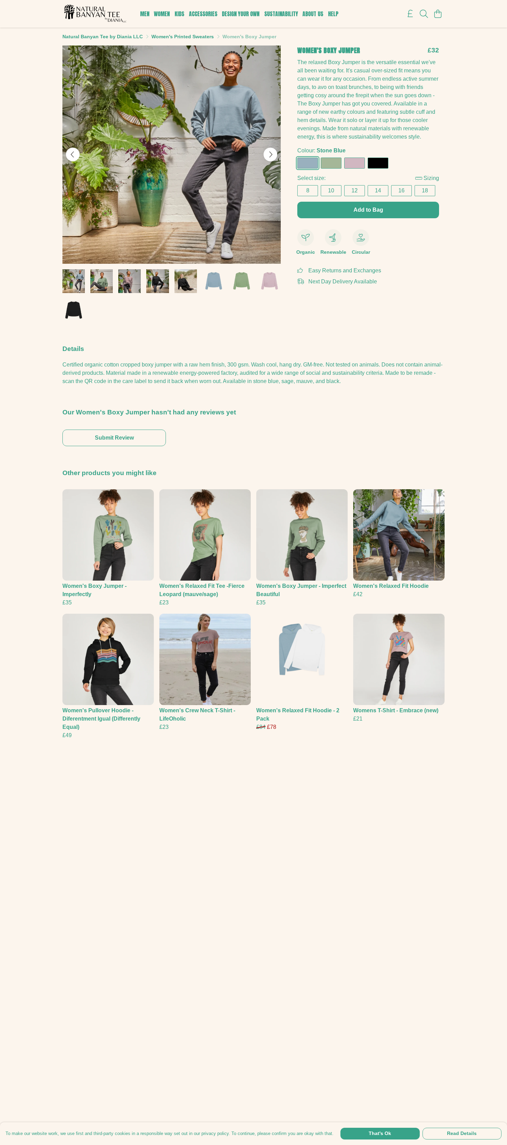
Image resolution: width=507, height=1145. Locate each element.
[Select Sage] (331, 163)
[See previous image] (73, 154)
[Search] (424, 14)
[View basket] (438, 14)
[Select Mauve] (354, 163)
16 (401, 190)
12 (354, 190)
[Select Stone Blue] (307, 163)
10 (331, 190)
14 (378, 190)
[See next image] (270, 154)
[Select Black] (378, 163)
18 (425, 190)
